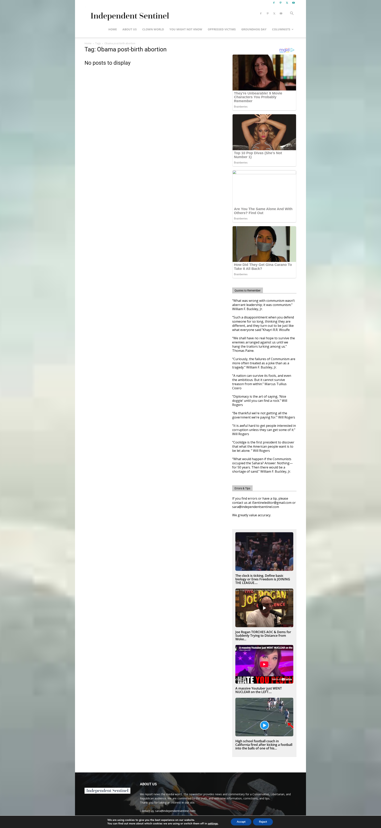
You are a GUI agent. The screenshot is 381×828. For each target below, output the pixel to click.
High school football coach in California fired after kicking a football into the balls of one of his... (263, 744)
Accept (241, 822)
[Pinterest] (280, 3)
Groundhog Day (254, 29)
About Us (129, 29)
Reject (263, 822)
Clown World (153, 29)
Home (112, 29)
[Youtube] (293, 3)
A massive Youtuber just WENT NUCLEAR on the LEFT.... (258, 690)
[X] (287, 3)
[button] (291, 14)
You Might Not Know (185, 29)
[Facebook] (274, 3)
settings (213, 823)
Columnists (281, 29)
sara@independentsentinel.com (175, 811)
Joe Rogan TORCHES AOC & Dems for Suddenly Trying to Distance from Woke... (263, 635)
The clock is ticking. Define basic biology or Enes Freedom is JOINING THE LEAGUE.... (262, 579)
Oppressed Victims (222, 29)
